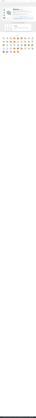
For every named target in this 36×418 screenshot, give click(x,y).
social (30, 11)
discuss (14, 11)
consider (20, 11)
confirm (17, 11)
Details (30, 417)
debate (22, 11)
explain (28, 11)
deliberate (25, 11)
